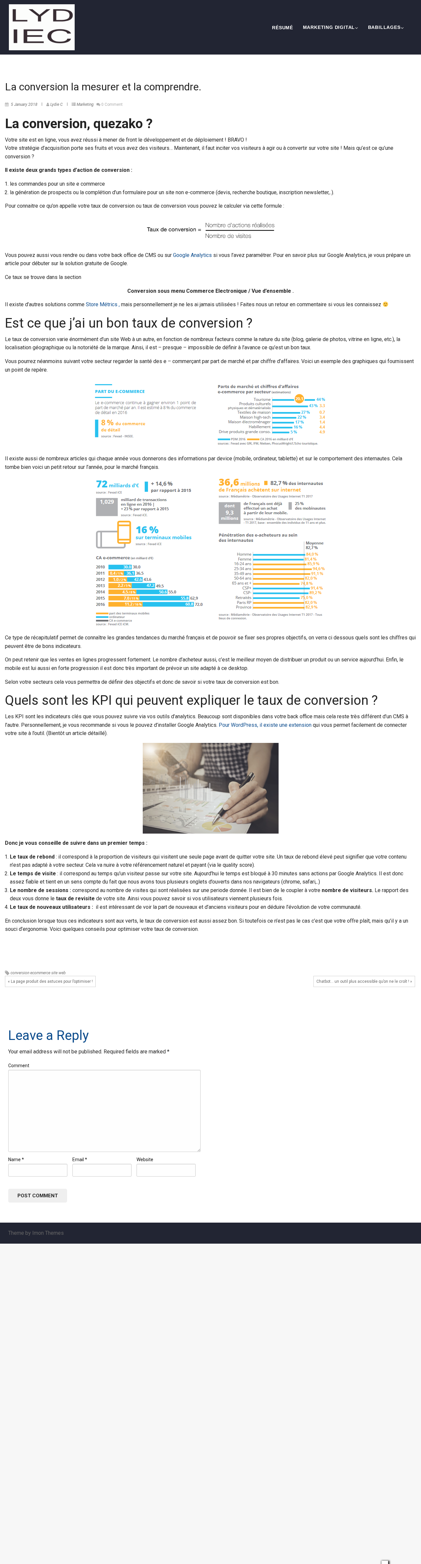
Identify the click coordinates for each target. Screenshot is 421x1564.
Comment (18, 1065)
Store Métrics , (103, 304)
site (54, 973)
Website (144, 1159)
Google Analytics (192, 255)
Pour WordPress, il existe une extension (265, 725)
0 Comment (112, 104)
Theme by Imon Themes (36, 1233)
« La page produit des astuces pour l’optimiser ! (50, 981)
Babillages (384, 27)
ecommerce (40, 973)
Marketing (85, 104)
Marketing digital (329, 27)
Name (16, 1159)
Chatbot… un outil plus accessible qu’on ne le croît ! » (364, 981)
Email (79, 1159)
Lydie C (56, 104)
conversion (20, 973)
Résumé (282, 27)
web (62, 973)
